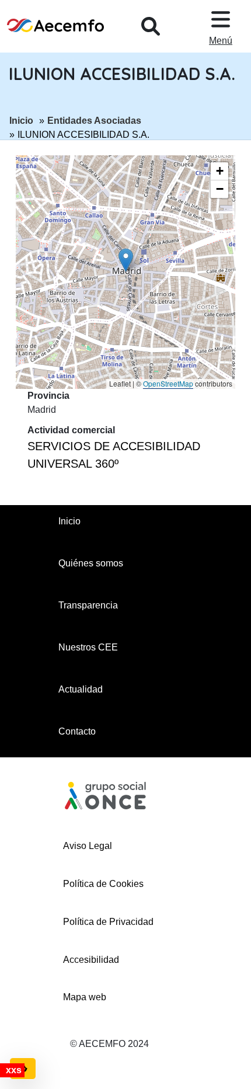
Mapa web (84, 997)
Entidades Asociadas (94, 120)
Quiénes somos (90, 563)
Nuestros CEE (88, 647)
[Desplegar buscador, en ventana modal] (150, 26)
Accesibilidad (91, 960)
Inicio (21, 120)
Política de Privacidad (108, 922)
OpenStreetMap (168, 383)
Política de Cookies (103, 884)
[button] (125, 260)
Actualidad (80, 689)
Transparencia (88, 605)
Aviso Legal (87, 846)
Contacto (77, 731)
